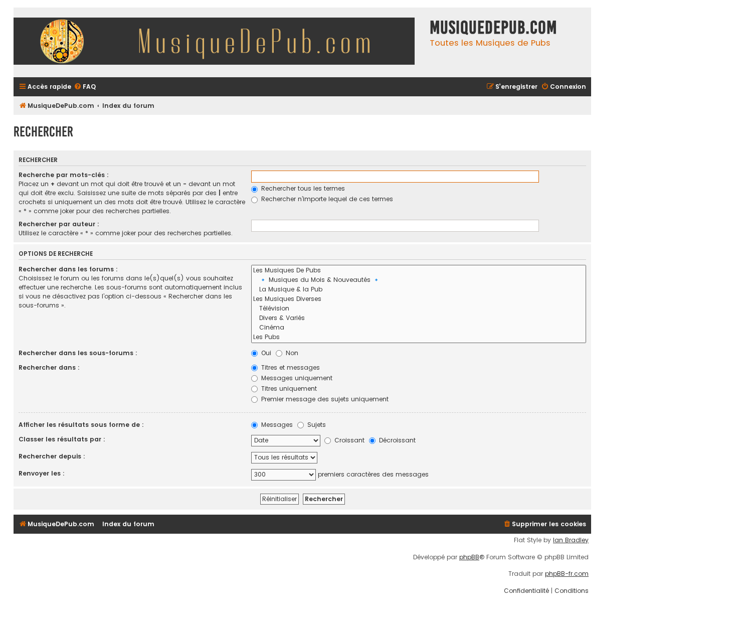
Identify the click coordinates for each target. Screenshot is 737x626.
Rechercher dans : (49, 367)
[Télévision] (418, 309)
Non (291, 353)
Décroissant (396, 440)
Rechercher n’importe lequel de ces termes (326, 199)
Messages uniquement (295, 378)
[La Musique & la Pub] (418, 289)
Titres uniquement (288, 388)
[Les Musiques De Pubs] (418, 270)
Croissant (348, 440)
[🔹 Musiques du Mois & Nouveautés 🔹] (418, 280)
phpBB (469, 557)
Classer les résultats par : (62, 439)
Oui (265, 353)
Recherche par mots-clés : (64, 175)
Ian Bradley (571, 540)
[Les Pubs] (418, 337)
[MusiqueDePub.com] (219, 42)
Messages (276, 424)
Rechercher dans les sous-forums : (78, 353)
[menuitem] (85, 87)
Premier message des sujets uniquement (324, 399)
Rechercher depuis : (52, 456)
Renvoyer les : (42, 473)
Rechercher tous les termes (302, 188)
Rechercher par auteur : (59, 224)
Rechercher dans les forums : (68, 269)
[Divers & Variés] (418, 318)
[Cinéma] (418, 328)
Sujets (315, 424)
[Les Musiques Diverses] (418, 299)
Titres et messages (289, 367)
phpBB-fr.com (567, 574)
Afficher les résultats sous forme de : (81, 424)
